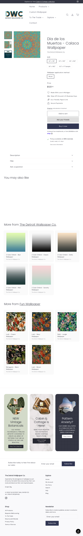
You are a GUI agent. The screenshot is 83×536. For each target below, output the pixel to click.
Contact (33, 23)
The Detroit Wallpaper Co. (56, 52)
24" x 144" (72, 61)
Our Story (49, 485)
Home (32, 6)
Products (43, 6)
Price (49, 83)
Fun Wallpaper (30, 304)
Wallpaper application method (58, 73)
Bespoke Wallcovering (12, 513)
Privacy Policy (9, 521)
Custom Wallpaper (38, 12)
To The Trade (35, 17)
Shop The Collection (16, 446)
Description (15, 155)
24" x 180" (52, 66)
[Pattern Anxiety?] (67, 406)
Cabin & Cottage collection (45, 2)
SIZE (48, 57)
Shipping (49, 108)
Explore (50, 17)
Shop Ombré (67, 436)
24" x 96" (52, 61)
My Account (49, 482)
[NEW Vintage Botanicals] (16, 406)
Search (48, 488)
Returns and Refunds (11, 519)
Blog (47, 493)
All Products (9, 510)
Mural (51, 76)
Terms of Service (10, 524)
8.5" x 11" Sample (64, 66)
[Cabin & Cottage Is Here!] (41, 406)
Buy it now (63, 126)
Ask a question (16, 167)
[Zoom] (27, 44)
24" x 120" (62, 61)
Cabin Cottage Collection (41, 441)
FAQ (11, 161)
